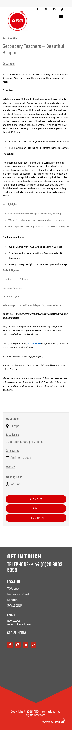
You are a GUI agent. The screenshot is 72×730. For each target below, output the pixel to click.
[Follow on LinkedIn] (54, 9)
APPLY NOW (36, 499)
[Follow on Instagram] (45, 9)
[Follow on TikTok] (62, 9)
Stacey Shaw (34, 343)
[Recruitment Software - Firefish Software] (53, 722)
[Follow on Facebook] (37, 9)
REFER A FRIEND (36, 517)
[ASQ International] (17, 20)
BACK (36, 508)
